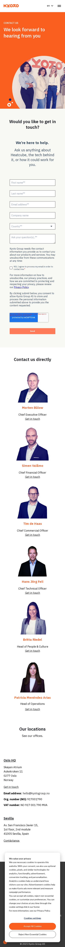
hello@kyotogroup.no (36, 793)
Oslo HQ (10, 760)
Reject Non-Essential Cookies (32, 934)
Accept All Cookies (33, 926)
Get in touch (32, 535)
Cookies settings (32, 918)
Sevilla (9, 818)
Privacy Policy (43, 910)
